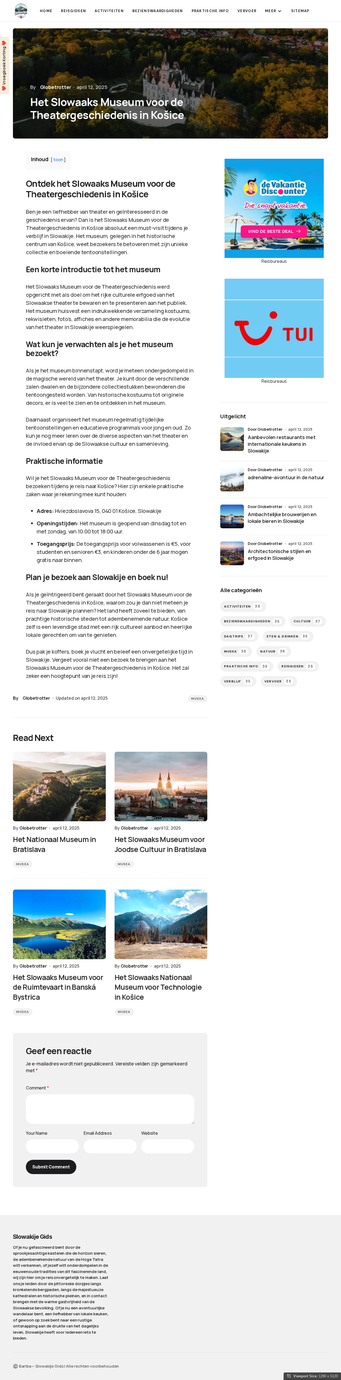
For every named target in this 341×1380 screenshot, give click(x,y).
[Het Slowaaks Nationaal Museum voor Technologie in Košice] (161, 924)
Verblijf (237, 681)
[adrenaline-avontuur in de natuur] (232, 479)
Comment (37, 1088)
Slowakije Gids (32, 1236)
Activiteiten (242, 606)
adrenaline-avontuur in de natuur (286, 477)
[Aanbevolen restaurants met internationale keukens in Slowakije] (232, 439)
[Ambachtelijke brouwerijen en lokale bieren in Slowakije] (232, 516)
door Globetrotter (265, 429)
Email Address (98, 1133)
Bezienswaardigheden (252, 621)
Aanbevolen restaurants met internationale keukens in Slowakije (281, 444)
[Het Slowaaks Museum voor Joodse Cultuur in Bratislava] (161, 786)
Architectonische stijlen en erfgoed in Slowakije (279, 554)
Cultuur (307, 621)
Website (149, 1133)
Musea (197, 698)
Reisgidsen (297, 666)
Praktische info (245, 666)
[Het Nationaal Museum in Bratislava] (59, 786)
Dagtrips (238, 636)
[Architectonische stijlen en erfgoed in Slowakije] (232, 553)
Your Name (36, 1133)
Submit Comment (51, 1167)
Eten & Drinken (287, 636)
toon (58, 160)
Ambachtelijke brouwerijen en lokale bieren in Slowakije (282, 517)
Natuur (272, 651)
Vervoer (277, 681)
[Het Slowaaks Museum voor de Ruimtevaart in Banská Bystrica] (59, 924)
